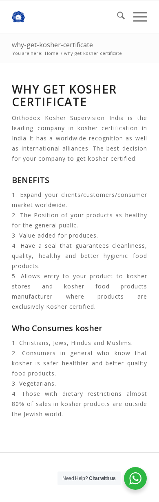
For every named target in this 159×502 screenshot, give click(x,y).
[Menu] (136, 16)
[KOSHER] (66, 16)
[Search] (117, 16)
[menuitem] (117, 16)
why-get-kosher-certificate (52, 44)
